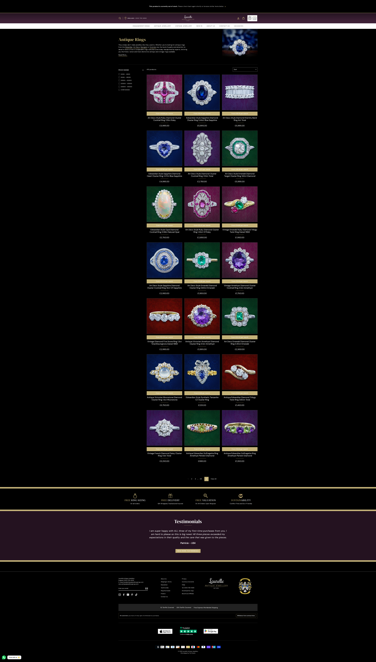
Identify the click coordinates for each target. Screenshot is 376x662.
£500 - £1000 (126, 77)
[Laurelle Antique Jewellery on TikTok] (136, 594)
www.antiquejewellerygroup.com (128, 584)
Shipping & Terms (166, 582)
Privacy (184, 579)
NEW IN (199, 26)
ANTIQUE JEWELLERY (162, 26)
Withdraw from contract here (246, 615)
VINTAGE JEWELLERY (183, 26)
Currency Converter (188, 582)
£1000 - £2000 (126, 80)
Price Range (123, 70)
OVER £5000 (125, 90)
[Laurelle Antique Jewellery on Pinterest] (132, 594)
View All (213, 479)
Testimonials (165, 588)
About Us (164, 579)
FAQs (183, 585)
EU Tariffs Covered (167, 607)
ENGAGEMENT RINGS (141, 26)
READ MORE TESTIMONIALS (188, 551)
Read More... (122, 55)
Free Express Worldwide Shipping (206, 608)
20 (201, 479)
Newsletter (164, 585)
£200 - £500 (125, 74)
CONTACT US (224, 26)
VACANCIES (238, 26)
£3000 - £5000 (126, 87)
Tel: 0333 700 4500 (188, 588)
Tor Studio (192, 653)
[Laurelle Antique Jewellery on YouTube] (128, 594)
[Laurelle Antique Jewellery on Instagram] (119, 594)
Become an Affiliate (188, 593)
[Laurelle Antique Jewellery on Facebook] (124, 594)
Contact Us (164, 597)
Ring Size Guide (165, 591)
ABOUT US (211, 26)
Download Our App (188, 591)
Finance (163, 593)
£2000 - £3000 (126, 83)
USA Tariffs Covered (184, 607)
